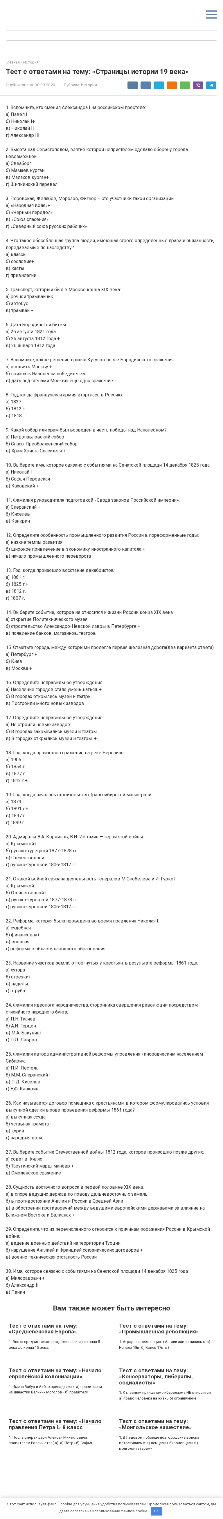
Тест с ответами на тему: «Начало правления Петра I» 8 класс (55, 1424)
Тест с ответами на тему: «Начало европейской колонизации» (55, 1373)
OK (156, 1511)
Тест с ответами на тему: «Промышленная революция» (159, 1328)
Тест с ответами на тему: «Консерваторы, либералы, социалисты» (156, 1376)
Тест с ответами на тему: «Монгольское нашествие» (155, 1424)
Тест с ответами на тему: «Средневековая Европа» (43, 1328)
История (89, 84)
